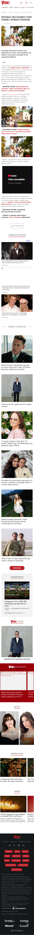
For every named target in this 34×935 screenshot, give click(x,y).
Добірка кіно (17, 753)
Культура (16, 856)
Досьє (17, 707)
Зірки (17, 851)
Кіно (6, 860)
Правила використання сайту (10, 911)
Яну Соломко (13, 94)
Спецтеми (16, 860)
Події (7, 856)
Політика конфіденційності (9, 914)
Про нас (6, 841)
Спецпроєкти (17, 577)
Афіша (17, 791)
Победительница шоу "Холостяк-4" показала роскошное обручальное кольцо (16, 131)
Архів (10, 12)
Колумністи (17, 869)
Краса (25, 851)
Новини (8, 851)
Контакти (14, 841)
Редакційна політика (22, 914)
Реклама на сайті (25, 841)
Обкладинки (10, 865)
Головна (3, 12)
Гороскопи (23, 865)
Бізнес (26, 860)
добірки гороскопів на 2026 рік (17, 659)
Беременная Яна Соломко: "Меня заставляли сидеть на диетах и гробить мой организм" (15, 88)
